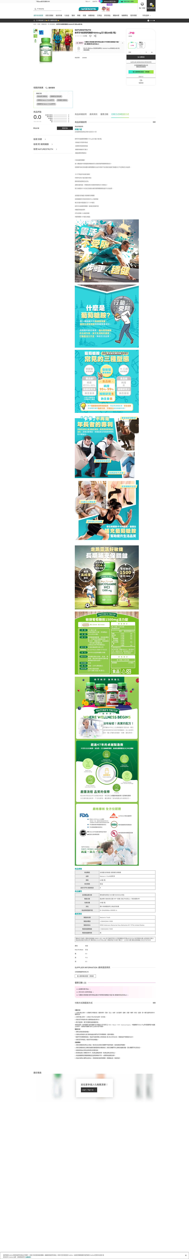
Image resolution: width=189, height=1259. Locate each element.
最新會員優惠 (38, 15)
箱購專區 (125, 15)
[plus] (151, 52)
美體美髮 (91, 15)
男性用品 (107, 15)
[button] (151, 5)
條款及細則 (86, 50)
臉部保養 (59, 15)
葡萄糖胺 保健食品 (62, 100)
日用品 (99, 15)
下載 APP (87, 1)
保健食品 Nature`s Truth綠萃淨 (45, 100)
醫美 (73, 15)
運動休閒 (116, 15)
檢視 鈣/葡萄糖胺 (41, 144)
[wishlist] (90, 35)
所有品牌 (146, 15)
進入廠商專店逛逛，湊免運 (141, 72)
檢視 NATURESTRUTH (43, 149)
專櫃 (78, 15)
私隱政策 (28, 1257)
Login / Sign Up (88, 1090)
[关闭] (186, 1255)
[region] (94, 1255)
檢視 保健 (37, 139)
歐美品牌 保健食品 (42, 96)
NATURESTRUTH (83, 30)
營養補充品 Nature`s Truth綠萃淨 (46, 104)
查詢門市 (95, 1)
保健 (84, 15)
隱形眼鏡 (133, 15)
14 (92, 1017)
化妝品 (66, 15)
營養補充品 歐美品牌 (55, 96)
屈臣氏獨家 (49, 15)
